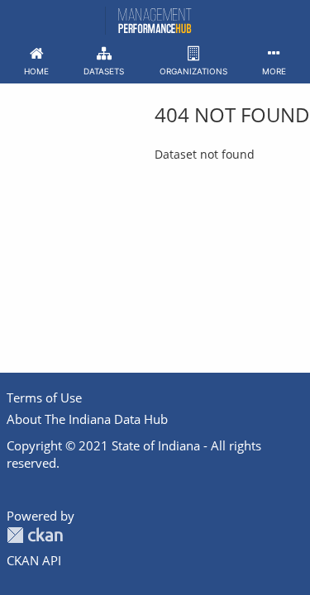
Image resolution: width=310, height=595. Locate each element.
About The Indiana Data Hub (87, 419)
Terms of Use (44, 397)
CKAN (35, 535)
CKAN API (34, 560)
